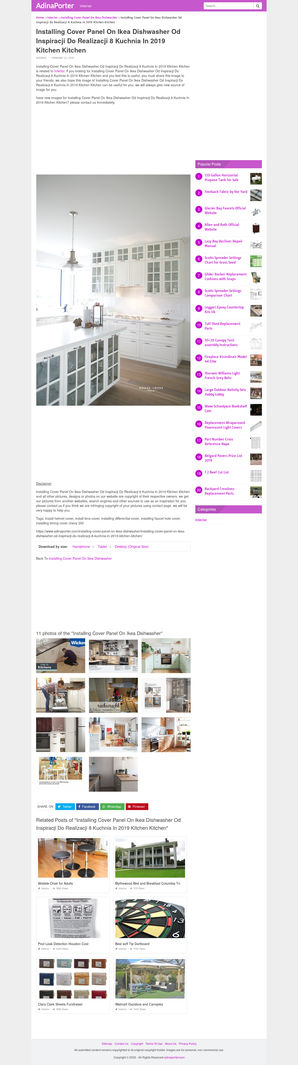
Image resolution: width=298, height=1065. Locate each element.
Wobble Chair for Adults (55, 883)
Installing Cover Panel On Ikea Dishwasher (80, 558)
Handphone (81, 546)
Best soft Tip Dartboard (132, 943)
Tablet (102, 546)
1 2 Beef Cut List (217, 472)
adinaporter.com (174, 1057)
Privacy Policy (187, 1043)
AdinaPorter (55, 5)
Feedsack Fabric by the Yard (226, 192)
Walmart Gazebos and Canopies (139, 1004)
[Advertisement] (113, 140)
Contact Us (122, 1043)
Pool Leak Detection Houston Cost (63, 943)
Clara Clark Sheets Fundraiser (60, 1004)
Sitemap (107, 1043)
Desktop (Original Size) (132, 546)
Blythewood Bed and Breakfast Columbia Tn (147, 883)
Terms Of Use (154, 1043)
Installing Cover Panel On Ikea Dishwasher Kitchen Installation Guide (81, 787)
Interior (86, 6)
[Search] (257, 5)
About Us (170, 1043)
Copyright (137, 1043)
